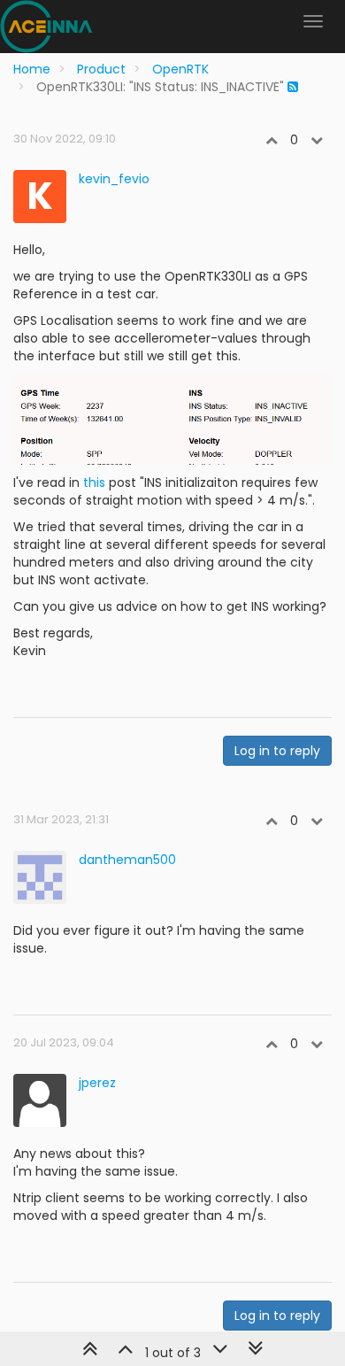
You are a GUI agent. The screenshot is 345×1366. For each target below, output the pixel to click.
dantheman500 (127, 859)
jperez (97, 1083)
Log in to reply (277, 751)
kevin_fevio (114, 179)
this (94, 482)
